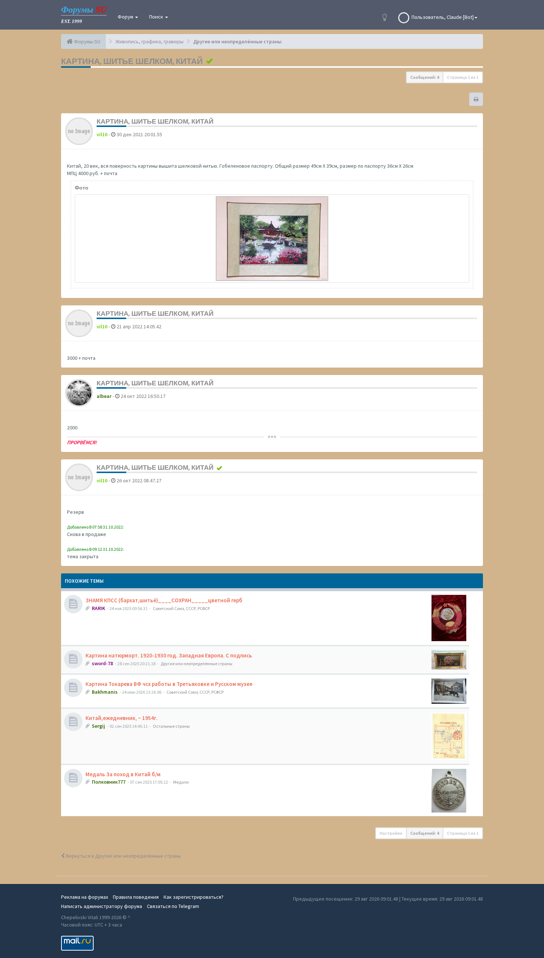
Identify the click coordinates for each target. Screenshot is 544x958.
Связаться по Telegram (173, 906)
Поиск (156, 16)
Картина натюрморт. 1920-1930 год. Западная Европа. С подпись (168, 655)
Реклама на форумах (84, 897)
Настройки (391, 833)
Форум (126, 16)
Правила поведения (136, 897)
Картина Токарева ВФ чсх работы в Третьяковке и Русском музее (168, 683)
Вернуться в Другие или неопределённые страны (123, 856)
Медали (181, 782)
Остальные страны (171, 726)
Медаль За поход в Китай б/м (123, 774)
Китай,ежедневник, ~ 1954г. (121, 717)
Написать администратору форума (101, 906)
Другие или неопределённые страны (196, 663)
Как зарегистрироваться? (194, 897)
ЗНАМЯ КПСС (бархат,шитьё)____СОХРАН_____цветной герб (163, 600)
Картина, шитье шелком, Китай (132, 61)
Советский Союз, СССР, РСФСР (181, 608)
